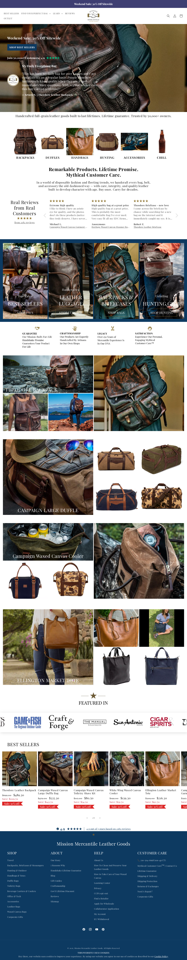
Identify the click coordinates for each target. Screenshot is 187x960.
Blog (53, 875)
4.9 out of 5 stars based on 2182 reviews (108, 828)
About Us (98, 860)
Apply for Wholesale (104, 903)
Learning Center (102, 883)
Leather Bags (13, 906)
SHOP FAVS (25, 313)
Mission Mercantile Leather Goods (88, 948)
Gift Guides (56, 880)
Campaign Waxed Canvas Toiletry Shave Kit (89, 792)
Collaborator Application (106, 908)
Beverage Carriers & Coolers (21, 891)
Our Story (55, 860)
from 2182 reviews (24, 222)
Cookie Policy (161, 956)
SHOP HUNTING (161, 313)
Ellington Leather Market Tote (160, 792)
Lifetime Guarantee (147, 871)
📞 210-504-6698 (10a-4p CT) (151, 860)
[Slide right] (100, 818)
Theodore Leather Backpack (19, 790)
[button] (36, 13)
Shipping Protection (147, 881)
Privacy (97, 888)
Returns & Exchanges (148, 886)
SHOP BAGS (116, 313)
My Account (100, 914)
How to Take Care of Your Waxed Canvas (110, 876)
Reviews (55, 896)
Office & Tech (14, 896)
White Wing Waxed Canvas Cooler (125, 792)
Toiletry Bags (13, 886)
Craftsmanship (58, 886)
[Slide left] (87, 818)
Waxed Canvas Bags (16, 911)
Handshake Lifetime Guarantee (66, 870)
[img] (24, 218)
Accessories (13, 901)
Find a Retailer (101, 898)
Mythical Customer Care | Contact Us (157, 865)
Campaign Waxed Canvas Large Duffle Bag (53, 792)
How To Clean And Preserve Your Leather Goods (110, 867)
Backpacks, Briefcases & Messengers (25, 865)
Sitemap (55, 901)
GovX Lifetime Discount (62, 891)
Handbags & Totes (16, 875)
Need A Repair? (144, 891)
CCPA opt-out (101, 893)
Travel (10, 860)
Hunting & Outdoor (17, 870)
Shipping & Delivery (147, 876)
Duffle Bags (13, 880)
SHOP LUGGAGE (70, 313)
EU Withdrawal (101, 919)
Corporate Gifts (15, 917)
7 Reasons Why (58, 865)
